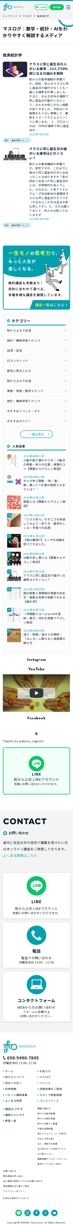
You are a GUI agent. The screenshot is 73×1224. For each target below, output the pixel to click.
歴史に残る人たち (19, 371)
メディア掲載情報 (51, 1095)
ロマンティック (17, 361)
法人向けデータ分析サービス (52, 1148)
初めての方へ (13, 1083)
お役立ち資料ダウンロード (16, 1198)
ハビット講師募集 (16, 1095)
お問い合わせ (9, 1170)
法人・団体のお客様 (47, 1143)
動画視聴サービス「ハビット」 (53, 1158)
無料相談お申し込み (13, 1175)
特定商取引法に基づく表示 (16, 1186)
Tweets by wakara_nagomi (23, 741)
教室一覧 (10, 1121)
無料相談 (57, 7)
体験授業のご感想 (51, 1089)
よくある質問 (13, 1101)
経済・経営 (14, 350)
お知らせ (45, 1071)
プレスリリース (49, 1101)
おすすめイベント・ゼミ (23, 411)
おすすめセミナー (19, 421)
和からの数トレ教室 (47, 1123)
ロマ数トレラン (45, 1153)
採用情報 (10, 1089)
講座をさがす (14, 1109)
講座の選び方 (44, 1108)
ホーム (9, 1071)
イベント (45, 1083)
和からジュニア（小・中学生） (53, 1133)
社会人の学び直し (46, 1138)
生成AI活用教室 (45, 1128)
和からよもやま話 (19, 330)
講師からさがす (15, 1115)
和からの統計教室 (46, 1118)
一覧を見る (36, 434)
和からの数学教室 (46, 1113)
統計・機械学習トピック (17, 140)
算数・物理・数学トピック (25, 391)
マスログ (45, 1077)
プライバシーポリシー (14, 1191)
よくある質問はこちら (20, 855)
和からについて (15, 1077)
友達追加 (43, 7)
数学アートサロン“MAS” (50, 1163)
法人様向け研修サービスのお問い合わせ (23, 1180)
